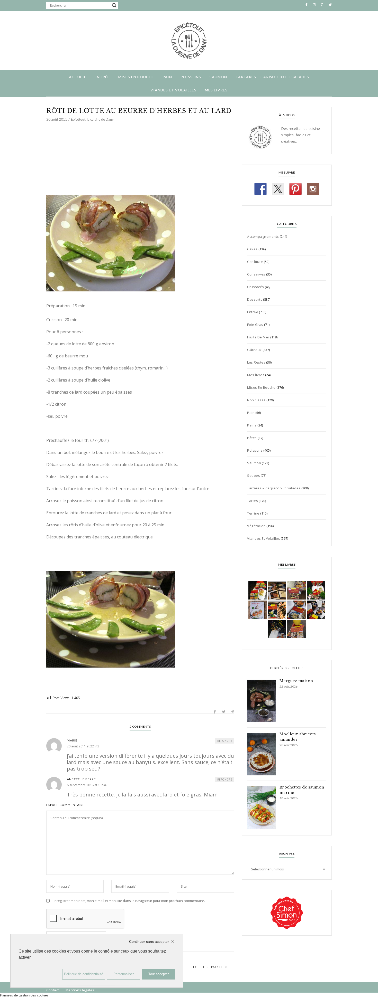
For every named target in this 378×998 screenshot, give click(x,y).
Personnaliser (123, 974)
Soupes (253, 475)
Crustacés (255, 286)
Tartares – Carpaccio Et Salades (272, 77)
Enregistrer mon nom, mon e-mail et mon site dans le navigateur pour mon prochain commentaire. (129, 900)
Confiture (255, 261)
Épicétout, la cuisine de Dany (92, 119)
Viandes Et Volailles (173, 90)
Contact (52, 990)
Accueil (77, 77)
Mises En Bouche (136, 77)
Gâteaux (254, 349)
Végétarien (256, 526)
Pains (252, 425)
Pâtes (252, 437)
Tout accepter (158, 974)
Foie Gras (255, 324)
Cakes (252, 249)
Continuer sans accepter (149, 941)
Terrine (253, 513)
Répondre (224, 741)
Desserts (254, 299)
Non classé (256, 400)
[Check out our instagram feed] (313, 189)
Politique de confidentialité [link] (83, 974)
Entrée (102, 77)
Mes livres (216, 90)
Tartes (252, 500)
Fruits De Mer (258, 337)
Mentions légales (80, 990)
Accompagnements (263, 236)
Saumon (218, 77)
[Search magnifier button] (114, 5)
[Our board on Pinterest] (295, 189)
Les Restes (256, 362)
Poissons (191, 77)
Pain (167, 77)
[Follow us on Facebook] (260, 189)
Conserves (256, 274)
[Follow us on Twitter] (278, 189)
